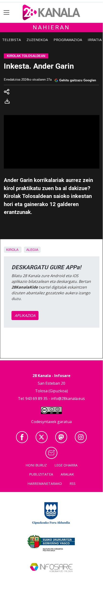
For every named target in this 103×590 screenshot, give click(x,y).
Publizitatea (41, 474)
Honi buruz (36, 465)
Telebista (11, 39)
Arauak (67, 474)
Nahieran (51, 27)
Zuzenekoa (37, 39)
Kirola (12, 250)
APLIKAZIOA (25, 315)
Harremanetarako (44, 483)
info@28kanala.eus (68, 398)
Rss (73, 483)
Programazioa (68, 39)
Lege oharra (65, 465)
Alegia (32, 250)
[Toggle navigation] (6, 12)
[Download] (8, 102)
